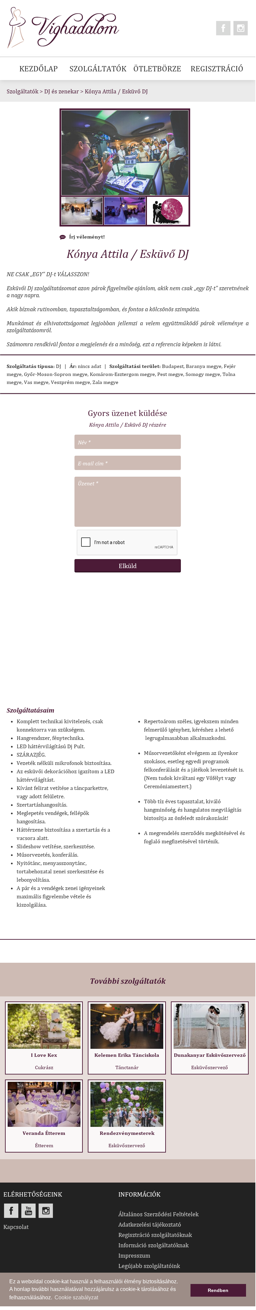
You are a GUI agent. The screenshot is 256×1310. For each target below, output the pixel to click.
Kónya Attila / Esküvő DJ (116, 91)
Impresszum (134, 1255)
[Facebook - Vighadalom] (223, 28)
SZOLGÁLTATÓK (97, 68)
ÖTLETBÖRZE (157, 68)
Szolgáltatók (22, 91)
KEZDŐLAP (38, 68)
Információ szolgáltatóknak (153, 1245)
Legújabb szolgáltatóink (149, 1265)
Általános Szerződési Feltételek (158, 1214)
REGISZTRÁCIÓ (217, 68)
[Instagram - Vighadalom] (241, 28)
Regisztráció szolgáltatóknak (155, 1234)
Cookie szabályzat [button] (76, 1297)
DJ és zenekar (61, 91)
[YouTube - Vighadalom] (29, 1211)
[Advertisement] (128, 642)
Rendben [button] (218, 1290)
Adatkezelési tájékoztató (149, 1224)
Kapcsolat (16, 1226)
